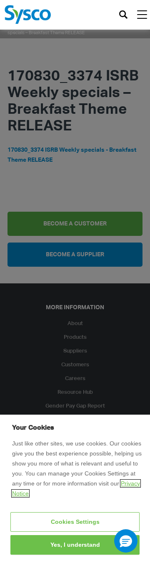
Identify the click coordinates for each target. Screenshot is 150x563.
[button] (126, 541)
